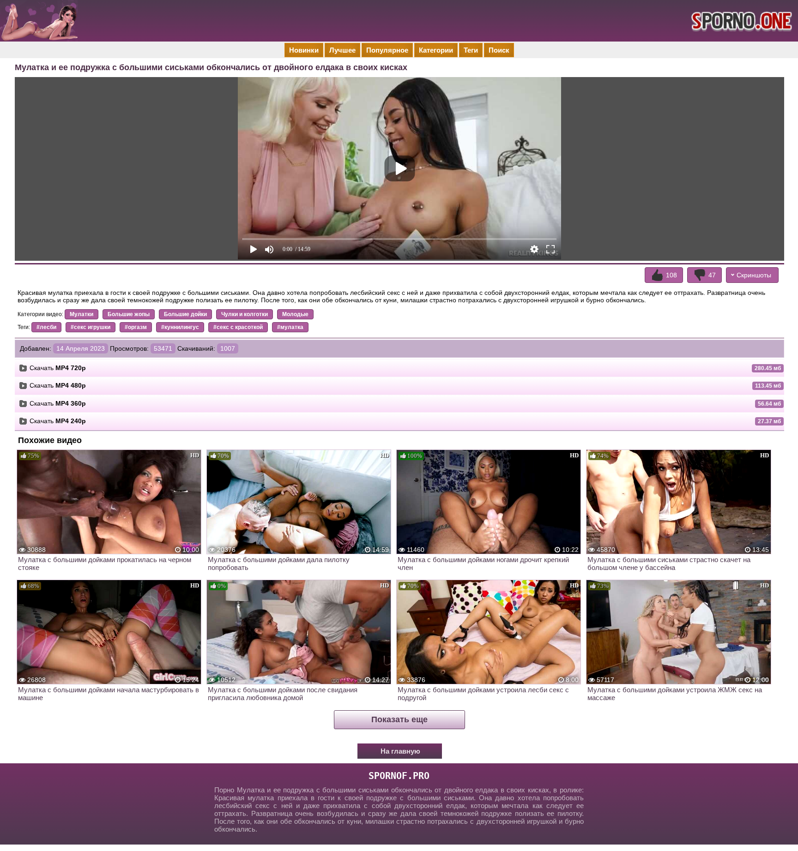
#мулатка (290, 327)
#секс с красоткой (238, 327)
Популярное (387, 50)
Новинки (304, 50)
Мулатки (81, 314)
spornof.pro (399, 775)
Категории (436, 50)
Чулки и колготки (244, 314)
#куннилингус (180, 327)
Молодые (295, 314)
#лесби (46, 327)
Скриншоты (754, 275)
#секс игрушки (90, 327)
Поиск (499, 50)
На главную (400, 751)
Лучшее (342, 50)
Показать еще (399, 719)
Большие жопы (129, 314)
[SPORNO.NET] (740, 21)
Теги (471, 50)
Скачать (58, 368)
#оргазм (136, 327)
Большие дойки (185, 314)
